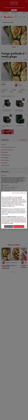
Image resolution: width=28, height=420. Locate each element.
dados (14, 201)
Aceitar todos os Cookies (19, 226)
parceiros (20, 197)
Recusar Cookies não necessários (19, 192)
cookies (11, 223)
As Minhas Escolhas (8, 226)
